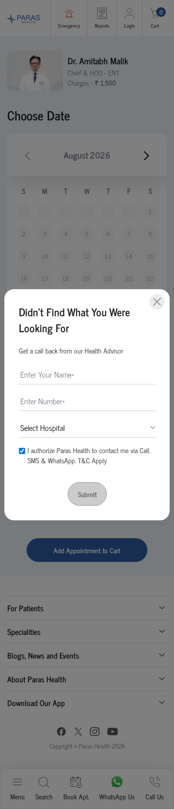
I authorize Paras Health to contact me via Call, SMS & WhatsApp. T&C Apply (89, 455)
